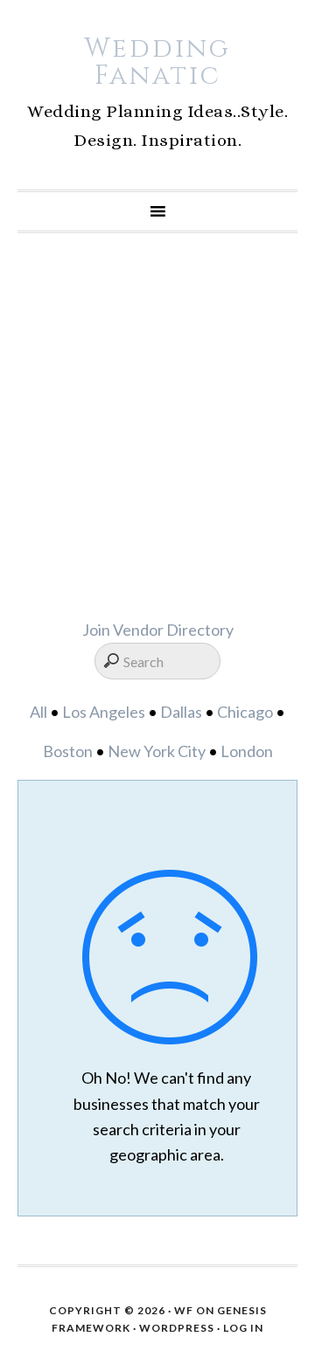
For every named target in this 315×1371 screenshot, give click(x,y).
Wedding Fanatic (157, 62)
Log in (243, 1327)
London (246, 751)
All (38, 711)
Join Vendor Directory (158, 629)
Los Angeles (103, 711)
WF (183, 1310)
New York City (157, 751)
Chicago (245, 711)
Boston (68, 751)
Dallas (181, 711)
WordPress (176, 1327)
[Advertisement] (157, 425)
